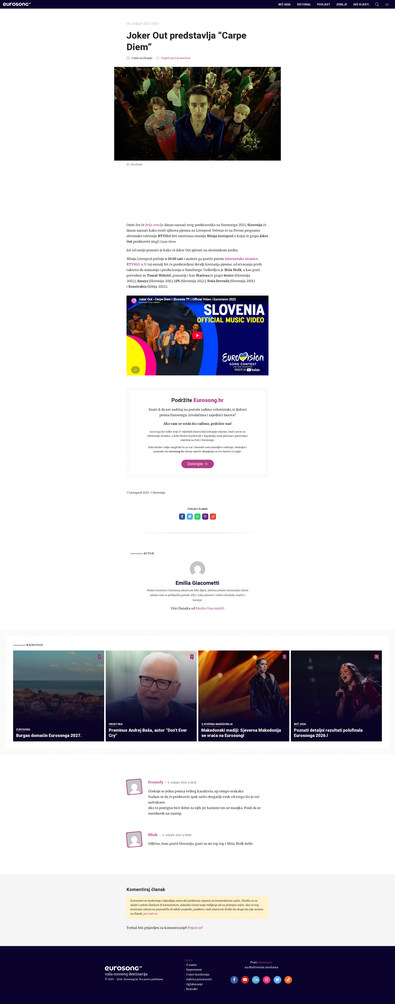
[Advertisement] (197, 194)
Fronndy (155, 782)
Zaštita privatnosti (199, 979)
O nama (191, 965)
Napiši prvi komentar (175, 58)
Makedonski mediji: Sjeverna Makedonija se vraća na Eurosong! (241, 733)
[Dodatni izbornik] (387, 4)
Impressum (194, 969)
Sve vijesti (361, 4)
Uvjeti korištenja (197, 974)
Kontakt (192, 989)
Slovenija (159, 492)
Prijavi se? (195, 928)
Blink (153, 835)
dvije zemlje (154, 225)
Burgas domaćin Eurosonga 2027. (49, 735)
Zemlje (341, 4)
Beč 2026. (284, 4)
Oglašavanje (194, 984)
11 (377, 656)
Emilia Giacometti (210, 608)
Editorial (304, 4)
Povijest (323, 4)
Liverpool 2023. (139, 492)
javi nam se (150, 913)
